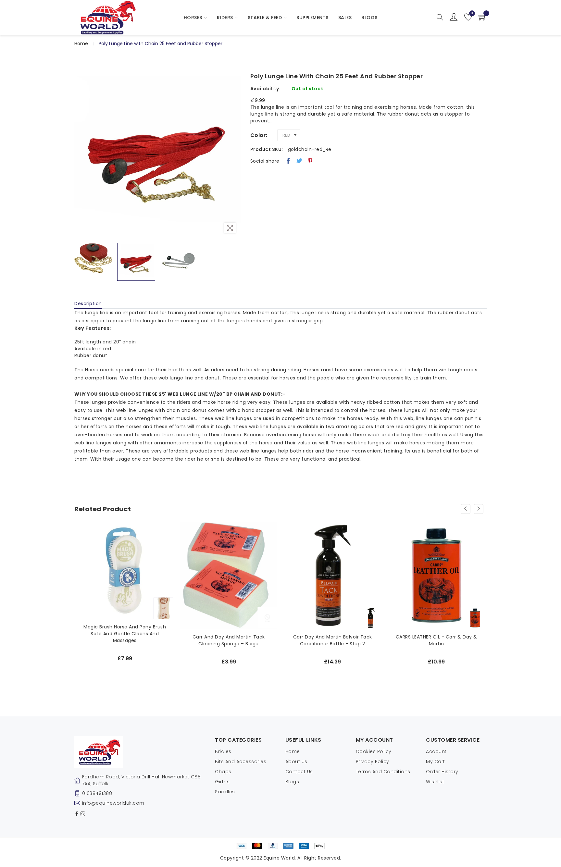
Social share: (265, 161)
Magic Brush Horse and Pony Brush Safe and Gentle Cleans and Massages (124, 634)
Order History (442, 771)
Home (81, 43)
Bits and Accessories (240, 761)
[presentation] (465, 509)
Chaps (223, 771)
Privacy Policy (372, 761)
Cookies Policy (374, 751)
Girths (222, 781)
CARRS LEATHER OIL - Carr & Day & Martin (436, 640)
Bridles (223, 751)
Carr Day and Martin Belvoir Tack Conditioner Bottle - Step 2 (332, 640)
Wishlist (435, 781)
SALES (345, 17)
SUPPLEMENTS (312, 17)
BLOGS (369, 17)
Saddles (225, 791)
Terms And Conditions (383, 771)
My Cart (435, 761)
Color (258, 135)
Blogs (292, 781)
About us (296, 761)
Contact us (299, 771)
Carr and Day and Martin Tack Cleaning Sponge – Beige (229, 640)
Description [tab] (88, 303)
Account (436, 751)
